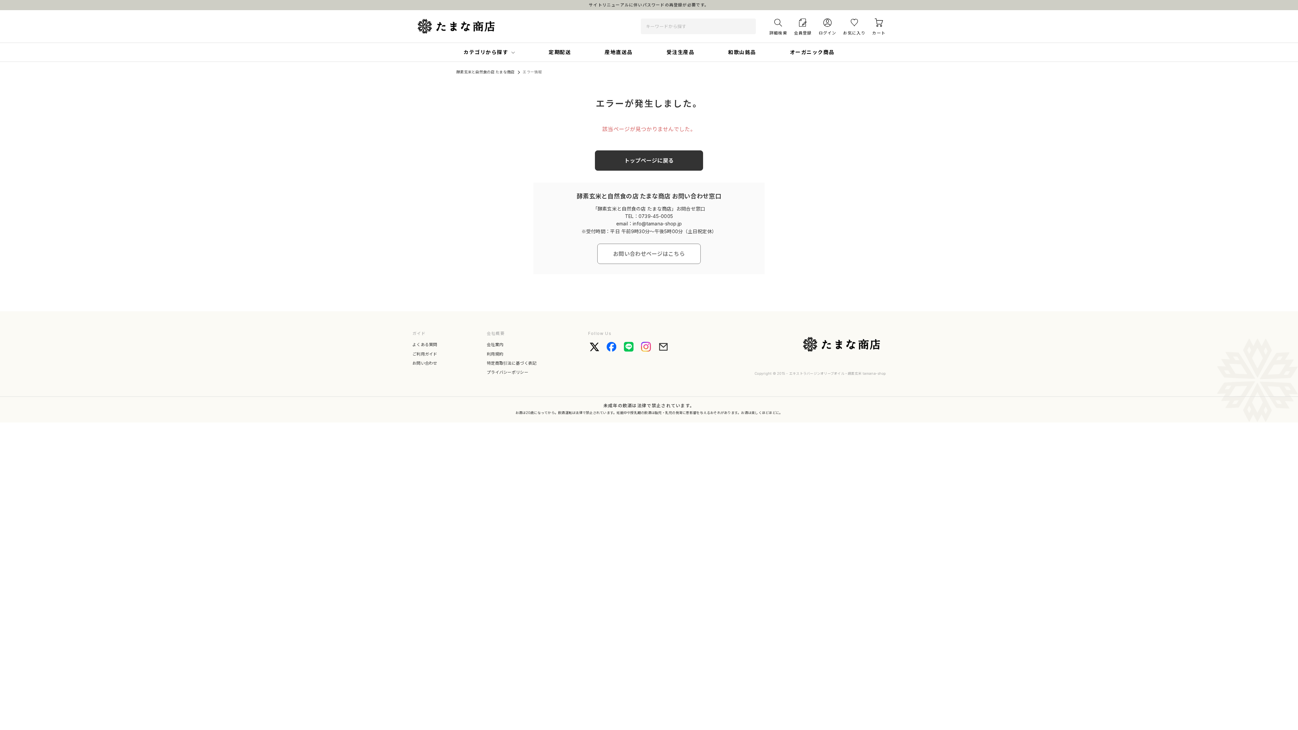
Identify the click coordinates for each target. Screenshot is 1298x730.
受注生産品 (681, 52)
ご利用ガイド (424, 354)
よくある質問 (424, 344)
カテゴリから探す (485, 52)
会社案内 (495, 344)
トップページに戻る (649, 160)
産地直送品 (619, 52)
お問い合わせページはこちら (649, 253)
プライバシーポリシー (507, 372)
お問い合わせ (424, 363)
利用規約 (495, 354)
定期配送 (560, 52)
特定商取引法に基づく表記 (512, 363)
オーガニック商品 (812, 52)
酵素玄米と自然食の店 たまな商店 (485, 72)
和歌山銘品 (742, 52)
